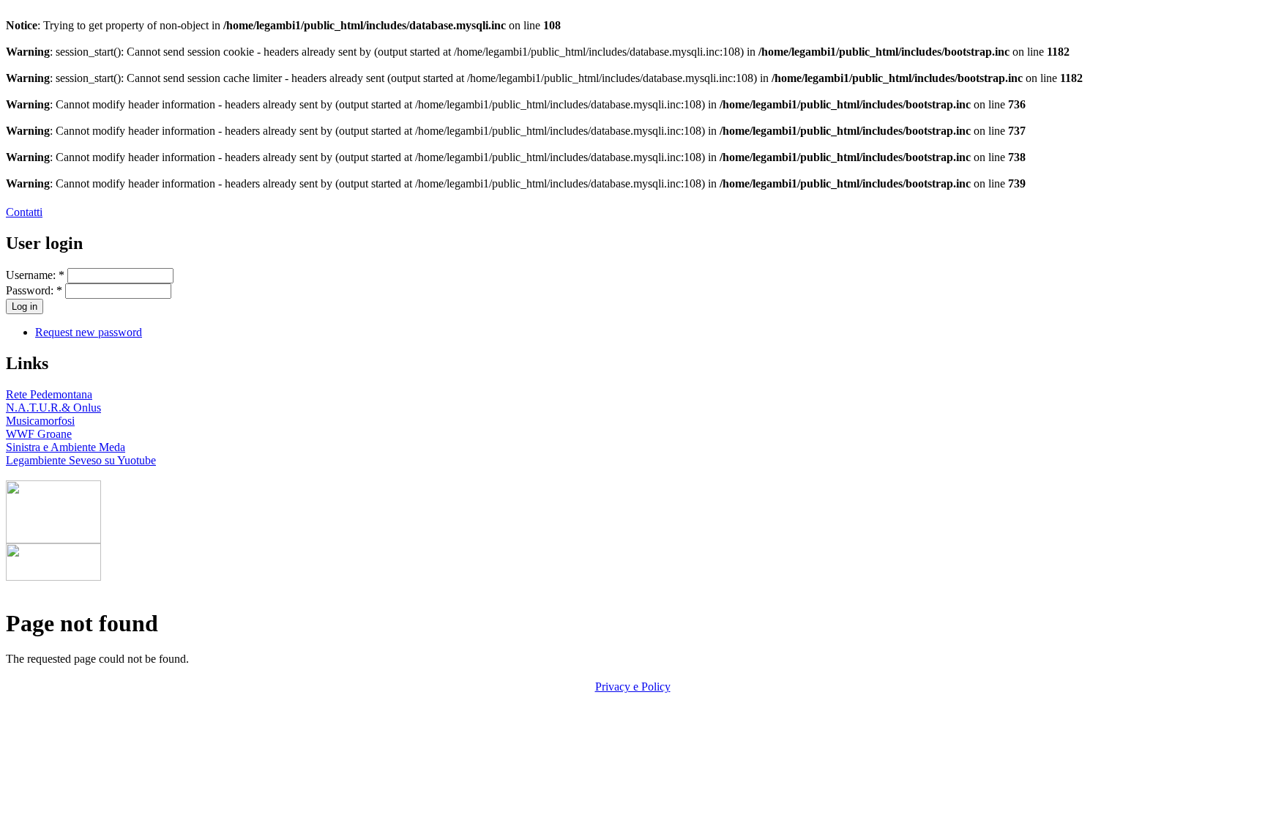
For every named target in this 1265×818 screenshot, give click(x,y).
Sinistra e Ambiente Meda (65, 447)
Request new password (88, 332)
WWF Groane (39, 434)
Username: (35, 275)
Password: (34, 290)
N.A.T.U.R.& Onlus (53, 407)
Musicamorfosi (40, 420)
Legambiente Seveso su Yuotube (81, 460)
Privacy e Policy (633, 686)
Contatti (24, 212)
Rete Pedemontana (49, 394)
